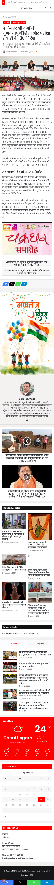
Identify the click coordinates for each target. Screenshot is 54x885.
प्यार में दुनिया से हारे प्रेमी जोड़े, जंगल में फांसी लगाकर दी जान (14, 605)
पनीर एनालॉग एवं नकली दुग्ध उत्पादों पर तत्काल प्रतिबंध (27, 2)
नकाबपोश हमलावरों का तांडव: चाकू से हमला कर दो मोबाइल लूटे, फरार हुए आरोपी (13, 535)
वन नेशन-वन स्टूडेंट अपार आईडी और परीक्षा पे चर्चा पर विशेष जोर (28, 272)
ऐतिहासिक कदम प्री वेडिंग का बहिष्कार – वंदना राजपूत (14, 568)
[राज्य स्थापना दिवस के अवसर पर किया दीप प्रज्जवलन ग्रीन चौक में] (40, 526)
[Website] (27, 420)
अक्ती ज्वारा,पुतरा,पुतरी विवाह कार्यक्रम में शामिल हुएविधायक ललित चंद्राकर (39, 572)
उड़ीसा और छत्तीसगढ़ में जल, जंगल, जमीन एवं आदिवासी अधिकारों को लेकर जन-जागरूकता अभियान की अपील (34, 679)
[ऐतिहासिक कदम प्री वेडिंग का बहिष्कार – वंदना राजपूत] (14, 559)
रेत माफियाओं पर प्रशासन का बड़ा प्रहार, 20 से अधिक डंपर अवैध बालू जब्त (35, 653)
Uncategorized (18, 22)
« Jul (4, 817)
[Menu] (3, 9)
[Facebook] (5, 284)
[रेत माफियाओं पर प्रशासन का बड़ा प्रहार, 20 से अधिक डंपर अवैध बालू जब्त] (10, 656)
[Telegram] (23, 284)
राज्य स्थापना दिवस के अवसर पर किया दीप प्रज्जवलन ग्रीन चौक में (37, 544)
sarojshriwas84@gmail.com (21, 858)
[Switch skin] (46, 9)
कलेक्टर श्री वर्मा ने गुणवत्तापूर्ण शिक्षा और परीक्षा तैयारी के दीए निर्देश (27, 263)
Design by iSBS (27, 875)
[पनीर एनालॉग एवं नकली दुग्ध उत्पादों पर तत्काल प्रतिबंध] (10, 667)
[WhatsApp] (17, 284)
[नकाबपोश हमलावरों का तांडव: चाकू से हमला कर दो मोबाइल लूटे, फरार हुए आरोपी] (14, 521)
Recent (13, 643)
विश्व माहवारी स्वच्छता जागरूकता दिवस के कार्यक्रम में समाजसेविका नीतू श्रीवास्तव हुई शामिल (38, 609)
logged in (17, 633)
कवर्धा (14, 17)
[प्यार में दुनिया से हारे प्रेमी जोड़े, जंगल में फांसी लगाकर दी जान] (14, 591)
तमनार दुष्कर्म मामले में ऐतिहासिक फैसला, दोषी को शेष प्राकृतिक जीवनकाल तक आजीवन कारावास (33, 705)
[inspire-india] (27, 8)
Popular (40, 643)
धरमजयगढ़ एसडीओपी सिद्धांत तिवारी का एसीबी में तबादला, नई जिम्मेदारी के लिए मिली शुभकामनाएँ (34, 693)
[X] (11, 284)
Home (7, 17)
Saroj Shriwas (11, 52)
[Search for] (50, 9)
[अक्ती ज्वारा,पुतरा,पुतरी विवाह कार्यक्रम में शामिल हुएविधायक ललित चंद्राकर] (40, 561)
